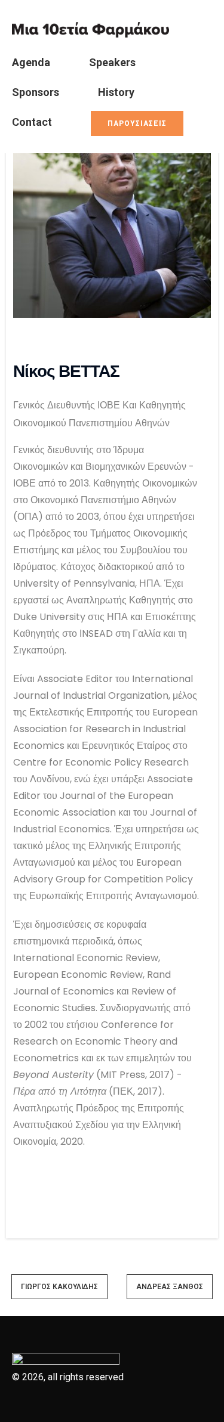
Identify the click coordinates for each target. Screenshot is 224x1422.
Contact (32, 122)
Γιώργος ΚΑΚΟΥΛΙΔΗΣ (59, 1286)
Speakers (112, 62)
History (116, 92)
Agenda (31, 62)
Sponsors (35, 92)
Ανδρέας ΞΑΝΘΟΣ (169, 1286)
